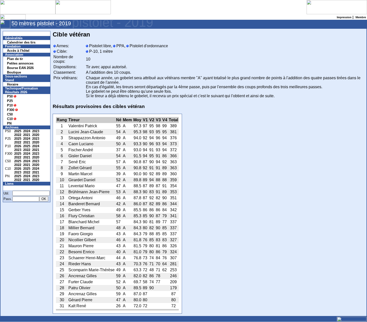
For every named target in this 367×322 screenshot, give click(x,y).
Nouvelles (15, 34)
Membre (14, 188)
